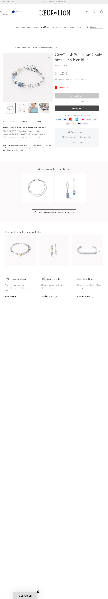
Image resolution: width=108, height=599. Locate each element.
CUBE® (45, 27)
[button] (100, 251)
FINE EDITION (25, 27)
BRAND (72, 27)
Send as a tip (47, 296)
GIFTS (66, 27)
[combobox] (96, 27)
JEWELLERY (35, 27)
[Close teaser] (38, 591)
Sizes (39, 121)
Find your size (83, 296)
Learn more (10, 296)
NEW (17, 27)
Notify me (76, 108)
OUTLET (78, 27)
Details (24, 121)
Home (17, 47)
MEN (61, 27)
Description (9, 121)
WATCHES (55, 27)
